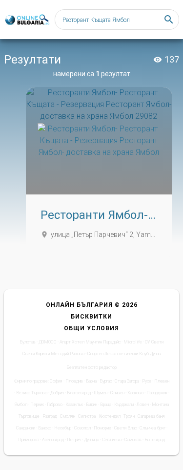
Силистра (87, 416)
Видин (91, 404)
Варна (91, 381)
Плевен (161, 381)
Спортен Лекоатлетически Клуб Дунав (124, 353)
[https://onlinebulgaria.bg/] (27, 19)
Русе (146, 381)
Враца (105, 404)
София (56, 381)
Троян (129, 416)
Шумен (100, 392)
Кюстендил (110, 416)
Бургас (106, 381)
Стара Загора (127, 381)
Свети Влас (125, 428)
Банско (44, 428)
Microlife (132, 342)
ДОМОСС (48, 342)
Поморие (102, 428)
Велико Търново (31, 392)
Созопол (82, 428)
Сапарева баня (151, 416)
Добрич (57, 392)
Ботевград (154, 439)
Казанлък (74, 404)
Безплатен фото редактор (91, 367)
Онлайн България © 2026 (92, 304)
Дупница (91, 439)
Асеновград (53, 439)
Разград (49, 416)
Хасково (135, 392)
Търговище (29, 416)
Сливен (117, 392)
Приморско (28, 439)
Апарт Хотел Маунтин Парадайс (90, 342)
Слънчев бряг (152, 428)
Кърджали (124, 404)
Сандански (25, 428)
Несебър (62, 428)
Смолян (67, 416)
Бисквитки (91, 316)
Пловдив (74, 381)
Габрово (54, 404)
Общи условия (91, 328)
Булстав (28, 342)
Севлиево (112, 439)
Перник (37, 404)
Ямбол (21, 404)
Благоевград (79, 392)
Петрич (74, 439)
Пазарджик (156, 392)
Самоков (133, 439)
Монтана (160, 404)
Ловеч (143, 404)
